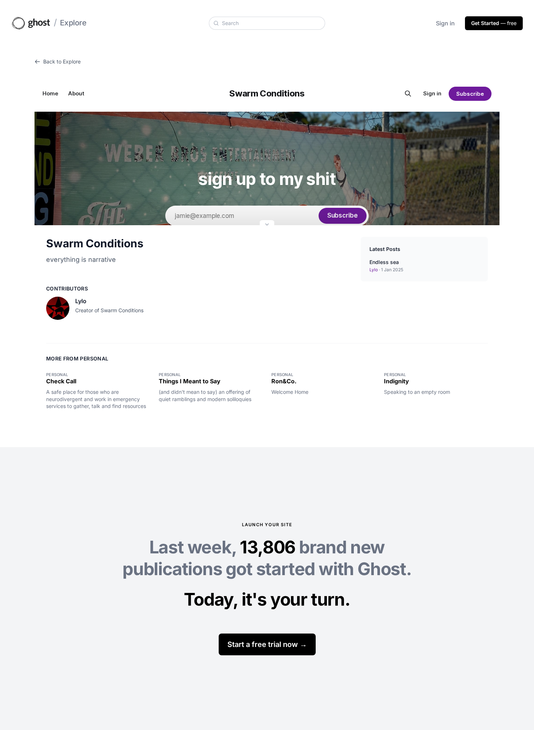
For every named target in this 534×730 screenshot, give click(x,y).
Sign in (445, 23)
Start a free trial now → (267, 644)
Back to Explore (62, 61)
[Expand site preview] (267, 225)
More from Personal (77, 358)
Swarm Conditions (94, 243)
